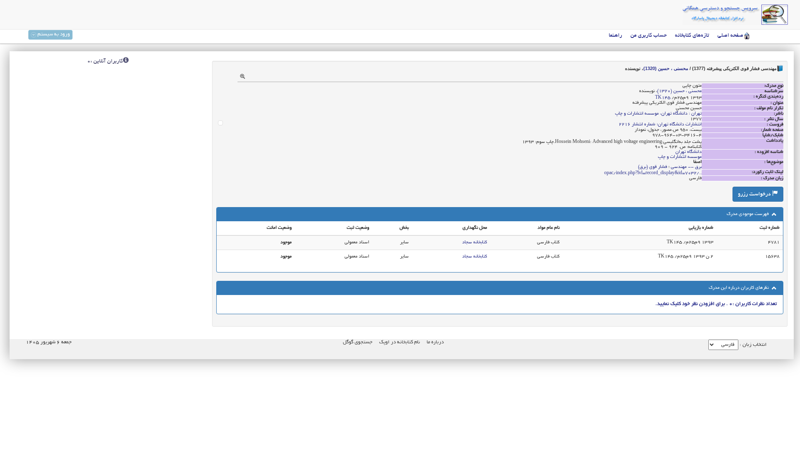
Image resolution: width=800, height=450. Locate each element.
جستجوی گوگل (357, 342)
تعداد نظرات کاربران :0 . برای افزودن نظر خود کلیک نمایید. (716, 304)
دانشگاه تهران (688, 152)
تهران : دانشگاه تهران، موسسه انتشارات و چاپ (658, 113)
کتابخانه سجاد (474, 242)
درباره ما (435, 342)
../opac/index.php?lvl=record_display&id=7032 (653, 173)
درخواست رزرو (755, 195)
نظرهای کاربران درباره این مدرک (739, 287)
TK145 (662, 97)
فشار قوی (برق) (652, 167)
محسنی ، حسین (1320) (665, 68)
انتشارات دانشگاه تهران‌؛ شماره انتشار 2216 (660, 124)
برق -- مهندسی (686, 167)
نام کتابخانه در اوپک (399, 342)
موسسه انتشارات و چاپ (680, 157)
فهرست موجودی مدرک (748, 214)
